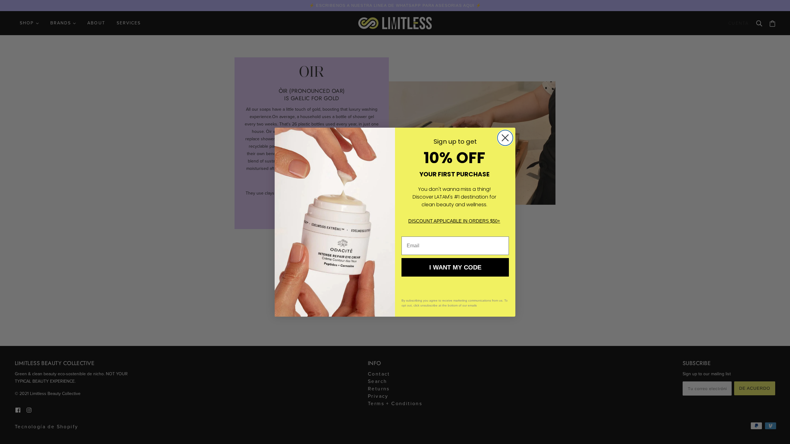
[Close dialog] (505, 138)
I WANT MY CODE (455, 267)
